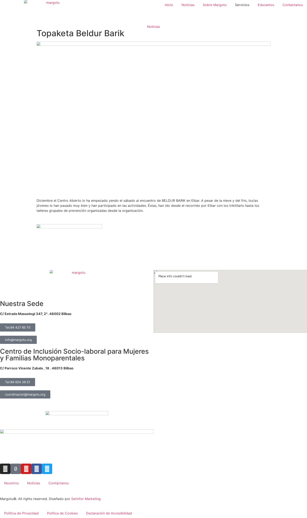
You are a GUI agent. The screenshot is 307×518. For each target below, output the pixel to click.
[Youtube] (26, 469)
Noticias (187, 5)
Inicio (169, 5)
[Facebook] (36, 469)
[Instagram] (5, 469)
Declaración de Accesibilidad (109, 513)
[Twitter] (47, 469)
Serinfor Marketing (86, 499)
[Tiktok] (15, 469)
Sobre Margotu (215, 5)
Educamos (266, 5)
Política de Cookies (62, 513)
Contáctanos (293, 5)
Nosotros (11, 483)
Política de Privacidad (21, 513)
